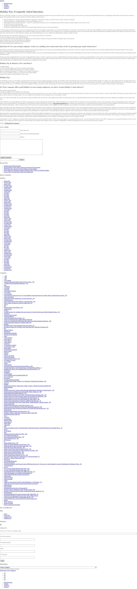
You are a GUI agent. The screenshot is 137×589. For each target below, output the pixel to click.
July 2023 (6, 211)
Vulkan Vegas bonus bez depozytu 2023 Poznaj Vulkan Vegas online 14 (21, 483)
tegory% (6, 467)
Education (6, 352)
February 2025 (7, 182)
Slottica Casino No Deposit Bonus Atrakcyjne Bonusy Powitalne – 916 (21, 450)
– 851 (5, 279)
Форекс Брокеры (8, 501)
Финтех (6, 500)
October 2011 (7, 268)
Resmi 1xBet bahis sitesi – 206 (11, 438)
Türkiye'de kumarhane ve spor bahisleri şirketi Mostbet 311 (18, 473)
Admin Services (8, 309)
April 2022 (6, 233)
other (5, 426)
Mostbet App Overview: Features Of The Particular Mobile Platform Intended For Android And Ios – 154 (29, 390)
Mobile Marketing (8, 387)
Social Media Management (10, 461)
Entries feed (7, 515)
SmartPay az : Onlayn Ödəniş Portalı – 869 (14, 458)
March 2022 (7, 235)
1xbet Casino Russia (9, 297)
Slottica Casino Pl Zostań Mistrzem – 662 (14, 452)
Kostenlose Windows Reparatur (11, 379)
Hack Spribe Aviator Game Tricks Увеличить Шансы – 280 (18, 366)
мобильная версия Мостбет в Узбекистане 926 (15, 488)
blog (5, 328)
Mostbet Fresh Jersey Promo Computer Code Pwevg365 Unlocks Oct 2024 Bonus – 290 (25, 396)
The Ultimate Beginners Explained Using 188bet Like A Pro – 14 (19, 471)
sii (4, 441)
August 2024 (7, 191)
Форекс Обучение (8, 503)
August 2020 (7, 258)
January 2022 (7, 238)
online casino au (8, 422)
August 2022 (7, 227)
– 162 (5, 276)
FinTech (6, 354)
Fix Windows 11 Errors (9, 360)
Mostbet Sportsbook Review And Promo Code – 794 (16, 411)
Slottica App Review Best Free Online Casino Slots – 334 (17, 446)
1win (5, 285)
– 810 (5, 277)
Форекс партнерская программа (12, 504)
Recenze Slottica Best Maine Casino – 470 (14, 437)
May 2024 (6, 196)
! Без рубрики (7, 280)
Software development (9, 462)
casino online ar (7, 340)
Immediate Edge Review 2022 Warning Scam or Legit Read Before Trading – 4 (23, 367)
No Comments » (15, 123)
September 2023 (8, 208)
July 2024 (6, 193)
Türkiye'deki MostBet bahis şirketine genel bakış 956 (16, 474)
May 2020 (6, 262)
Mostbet (6, 389)
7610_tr (6, 304)
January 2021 (7, 252)
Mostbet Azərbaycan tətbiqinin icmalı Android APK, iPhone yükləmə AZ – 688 (23, 392)
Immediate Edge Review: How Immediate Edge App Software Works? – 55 (22, 369)
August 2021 (7, 244)
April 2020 (6, 264)
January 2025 (7, 184)
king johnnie (7, 378)
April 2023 (6, 215)
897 (5, 306)
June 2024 (6, 194)
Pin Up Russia (7, 431)
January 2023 (7, 220)
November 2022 (8, 223)
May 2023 (6, 214)
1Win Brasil (7, 286)
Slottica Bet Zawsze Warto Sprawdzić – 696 (14, 447)
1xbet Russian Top (8, 300)
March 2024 (7, 199)
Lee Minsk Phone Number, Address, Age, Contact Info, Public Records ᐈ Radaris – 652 (25, 381)
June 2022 (6, 230)
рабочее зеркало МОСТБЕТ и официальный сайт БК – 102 (18, 497)
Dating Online (7, 348)
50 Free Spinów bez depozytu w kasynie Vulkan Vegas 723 (18, 303)
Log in (5, 514)
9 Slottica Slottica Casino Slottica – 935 (13, 307)
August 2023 (7, 209)
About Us (6, 587)
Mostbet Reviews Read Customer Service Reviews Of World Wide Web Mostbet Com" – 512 (26, 408)
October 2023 (7, 206)
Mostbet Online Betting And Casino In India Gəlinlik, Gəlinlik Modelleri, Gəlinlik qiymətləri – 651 (27, 402)
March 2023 (7, 217)
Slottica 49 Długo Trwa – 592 (11, 443)
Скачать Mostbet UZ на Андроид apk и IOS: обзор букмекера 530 (20, 498)
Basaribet (6, 324)
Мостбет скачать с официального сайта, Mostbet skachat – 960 (19, 489)
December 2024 (8, 185)
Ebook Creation (7, 351)
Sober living (7, 459)
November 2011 (8, 267)
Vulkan (5, 480)
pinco (5, 432)
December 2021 (8, 240)
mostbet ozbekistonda (9, 404)
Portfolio (6, 584)
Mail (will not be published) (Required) (29, 133)
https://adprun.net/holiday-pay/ (60, 103)
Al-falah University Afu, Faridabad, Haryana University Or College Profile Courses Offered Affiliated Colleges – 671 (32, 312)
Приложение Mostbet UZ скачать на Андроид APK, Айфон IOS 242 (21, 495)
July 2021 (6, 246)
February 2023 (7, 218)
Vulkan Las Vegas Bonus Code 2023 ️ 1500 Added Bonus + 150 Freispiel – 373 (23, 482)
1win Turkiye (7, 292)
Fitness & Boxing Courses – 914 (12, 358)
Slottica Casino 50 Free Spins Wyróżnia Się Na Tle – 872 (17, 449)
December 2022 (8, 221)
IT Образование (8, 373)
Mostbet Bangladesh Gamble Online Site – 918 (15, 393)
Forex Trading (7, 361)
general (5, 363)
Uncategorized (7, 476)
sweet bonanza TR (8, 465)
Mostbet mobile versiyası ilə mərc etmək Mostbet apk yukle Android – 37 (21, 398)
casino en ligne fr (8, 337)
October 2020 (7, 256)
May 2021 (6, 247)
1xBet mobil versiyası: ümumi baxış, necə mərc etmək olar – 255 (19, 298)
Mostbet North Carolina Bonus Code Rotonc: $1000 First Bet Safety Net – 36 (22, 401)
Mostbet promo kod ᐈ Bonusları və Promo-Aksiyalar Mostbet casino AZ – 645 (23, 407)
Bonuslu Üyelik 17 (8, 330)
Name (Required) (24, 130)
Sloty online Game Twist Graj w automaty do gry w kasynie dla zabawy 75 (22, 456)
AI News (6, 310)
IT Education (7, 370)
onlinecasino (7, 425)
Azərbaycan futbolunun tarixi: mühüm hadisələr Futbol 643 (18, 319)
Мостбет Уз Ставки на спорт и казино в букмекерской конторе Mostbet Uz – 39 (24, 491)
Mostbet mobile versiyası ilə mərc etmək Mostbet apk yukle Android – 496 (21, 399)
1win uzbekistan (8, 294)
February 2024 (7, 200)
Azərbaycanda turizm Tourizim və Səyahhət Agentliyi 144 (17, 322)
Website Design (7, 485)
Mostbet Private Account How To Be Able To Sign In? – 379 (18, 405)
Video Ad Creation (8, 477)
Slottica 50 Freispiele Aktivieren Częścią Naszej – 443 (17, 444)
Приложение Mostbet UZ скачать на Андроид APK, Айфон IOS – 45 (21, 494)
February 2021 (7, 250)
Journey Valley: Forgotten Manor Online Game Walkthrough (18, 172)
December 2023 (8, 203)
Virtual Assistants (8, 479)
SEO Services (7, 440)
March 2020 (7, 265)
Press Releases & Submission (11, 435)
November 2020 (8, 255)
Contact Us (6, 585)
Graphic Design (8, 364)
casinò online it (7, 342)
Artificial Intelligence (9, 316)
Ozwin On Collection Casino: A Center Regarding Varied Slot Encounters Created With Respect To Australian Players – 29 (33, 428)
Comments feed (7, 517)
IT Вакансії (7, 372)
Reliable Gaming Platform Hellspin (12, 166)
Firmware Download (9, 355)
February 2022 (7, 237)
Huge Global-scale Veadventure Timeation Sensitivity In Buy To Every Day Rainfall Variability (26, 170)
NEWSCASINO (8, 420)
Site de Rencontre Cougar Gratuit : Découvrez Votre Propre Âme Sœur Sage (22, 167)
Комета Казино (8, 486)
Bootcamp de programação (10, 333)
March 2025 (7, 181)
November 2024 (8, 187)
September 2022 (8, 226)
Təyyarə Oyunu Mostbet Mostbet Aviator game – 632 (16, 468)
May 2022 (6, 232)
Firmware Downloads (9, 357)
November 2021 (8, 241)
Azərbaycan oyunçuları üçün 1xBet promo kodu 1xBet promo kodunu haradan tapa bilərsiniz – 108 (27, 321)
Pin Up (5, 429)
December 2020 (8, 253)
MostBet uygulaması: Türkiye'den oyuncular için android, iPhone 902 (20, 413)
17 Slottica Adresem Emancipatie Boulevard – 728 (16, 283)
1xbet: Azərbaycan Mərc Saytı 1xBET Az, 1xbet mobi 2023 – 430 (19, 301)
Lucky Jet (6, 383)
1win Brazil (7, 288)
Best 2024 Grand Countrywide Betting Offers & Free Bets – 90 (19, 325)
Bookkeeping (8, 123)
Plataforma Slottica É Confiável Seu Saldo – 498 (15, 434)
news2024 (6, 417)
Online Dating (7, 423)
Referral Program (8, 582)
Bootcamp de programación (10, 334)
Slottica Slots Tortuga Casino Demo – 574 (14, 453)
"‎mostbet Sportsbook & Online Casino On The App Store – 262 (19, 282)
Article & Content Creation (10, 315)
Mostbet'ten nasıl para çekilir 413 (12, 414)
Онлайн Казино (8, 492)
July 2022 (6, 229)
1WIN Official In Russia (10, 291)
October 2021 (7, 243)
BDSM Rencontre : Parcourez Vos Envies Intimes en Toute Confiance (20, 169)
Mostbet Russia (7, 410)
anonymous (7, 313)
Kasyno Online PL (8, 376)
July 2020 (6, 259)
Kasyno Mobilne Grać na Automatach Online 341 (16, 375)
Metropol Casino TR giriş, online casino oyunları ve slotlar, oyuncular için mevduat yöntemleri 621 (27, 386)
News (5, 416)
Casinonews (7, 343)
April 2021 (6, 249)
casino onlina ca (8, 339)
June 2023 (6, 212)
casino (5, 336)
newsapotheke (7, 419)
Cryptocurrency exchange (10, 345)
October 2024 (7, 188)
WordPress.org (7, 518)
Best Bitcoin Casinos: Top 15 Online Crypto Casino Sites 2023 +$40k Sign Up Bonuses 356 (26, 327)
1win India (6, 289)
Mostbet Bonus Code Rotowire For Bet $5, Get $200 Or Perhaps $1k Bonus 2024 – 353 (25, 395)
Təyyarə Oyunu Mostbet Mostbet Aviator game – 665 (16, 470)
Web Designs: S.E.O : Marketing (8, 570)
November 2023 (8, 205)
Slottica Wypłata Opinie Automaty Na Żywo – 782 (16, 455)
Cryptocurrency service (9, 346)
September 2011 (8, 270)
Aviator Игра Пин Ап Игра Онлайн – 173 (14, 318)
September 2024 (8, 190)
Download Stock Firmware (10, 349)
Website (22, 137)
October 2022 (7, 224)
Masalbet (6, 384)
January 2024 (7, 202)
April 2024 (6, 197)
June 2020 (6, 261)
